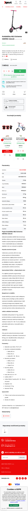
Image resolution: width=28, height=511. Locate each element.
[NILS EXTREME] (24, 44)
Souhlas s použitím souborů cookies (17, 501)
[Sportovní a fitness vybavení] (2, 6)
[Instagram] (23, 478)
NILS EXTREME (23, 170)
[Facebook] (17, 478)
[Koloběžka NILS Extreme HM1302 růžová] (5, 431)
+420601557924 (10, 441)
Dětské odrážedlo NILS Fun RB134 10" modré (20, 138)
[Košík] (20, 2)
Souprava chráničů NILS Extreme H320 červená (7, 138)
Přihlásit (22, 457)
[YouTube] (20, 478)
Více (5, 56)
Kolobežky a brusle (10, 6)
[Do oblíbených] (4, 155)
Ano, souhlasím (14, 505)
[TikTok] (25, 478)
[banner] (7, 2)
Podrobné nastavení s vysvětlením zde (14, 508)
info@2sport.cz (10, 446)
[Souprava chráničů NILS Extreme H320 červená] (7, 127)
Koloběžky (18, 6)
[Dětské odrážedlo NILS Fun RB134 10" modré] (20, 127)
